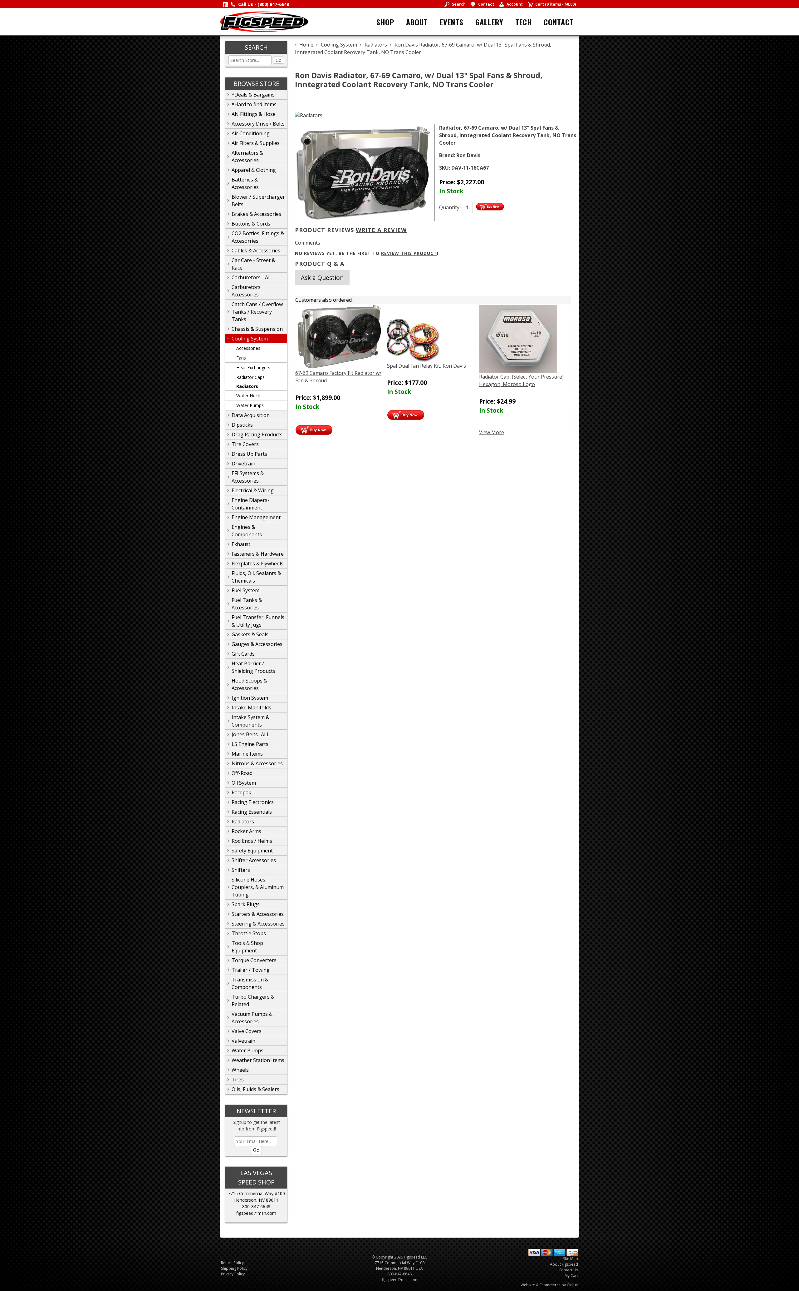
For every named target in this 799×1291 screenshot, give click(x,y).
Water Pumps (250, 405)
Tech (523, 21)
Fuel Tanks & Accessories (247, 604)
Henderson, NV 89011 (256, 1200)
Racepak (241, 792)
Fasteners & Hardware (258, 553)
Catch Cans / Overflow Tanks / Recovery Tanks (257, 312)
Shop (385, 21)
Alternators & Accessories (247, 156)
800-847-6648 (256, 1206)
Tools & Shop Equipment (247, 947)
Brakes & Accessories (256, 214)
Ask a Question (322, 277)
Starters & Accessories (258, 914)
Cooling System (250, 338)
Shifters (241, 869)
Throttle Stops (249, 933)
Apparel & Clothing (254, 169)
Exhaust (241, 544)
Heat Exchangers (253, 367)
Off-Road (242, 773)
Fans (241, 358)
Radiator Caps (250, 377)
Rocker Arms (246, 831)
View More (491, 432)
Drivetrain (243, 463)
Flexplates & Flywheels (257, 563)
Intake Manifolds (251, 707)
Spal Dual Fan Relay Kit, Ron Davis (426, 365)
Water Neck (248, 396)
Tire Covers (245, 444)
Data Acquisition (251, 415)
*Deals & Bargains (253, 94)
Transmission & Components (250, 983)
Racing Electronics (253, 802)
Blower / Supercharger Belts (258, 200)
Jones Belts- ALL (251, 734)
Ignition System (250, 697)
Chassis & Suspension (257, 328)
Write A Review (381, 230)
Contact (559, 21)
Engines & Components (247, 531)
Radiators (247, 386)
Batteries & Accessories (245, 183)
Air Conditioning (251, 133)
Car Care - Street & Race (253, 264)
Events (451, 21)
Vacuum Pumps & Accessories (252, 1017)
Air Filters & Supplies (256, 143)
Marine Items (247, 753)
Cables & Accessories (256, 250)
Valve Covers (247, 1031)
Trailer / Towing (251, 969)
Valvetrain (243, 1040)
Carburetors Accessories (246, 291)
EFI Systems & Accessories (248, 477)
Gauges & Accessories (257, 644)
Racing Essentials (252, 811)
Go (279, 60)
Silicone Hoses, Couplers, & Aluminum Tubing (258, 887)
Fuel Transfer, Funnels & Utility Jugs (258, 621)
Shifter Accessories (254, 860)
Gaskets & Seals (250, 634)
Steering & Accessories (258, 923)
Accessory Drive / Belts (258, 123)
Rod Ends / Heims (252, 840)
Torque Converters (254, 960)
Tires (238, 1079)
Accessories (248, 348)
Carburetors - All (251, 277)
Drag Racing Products (257, 434)
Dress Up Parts (249, 453)
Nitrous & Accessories (257, 763)
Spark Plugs (246, 904)
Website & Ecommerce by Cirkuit (549, 1285)
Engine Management (256, 517)
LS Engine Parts (250, 744)
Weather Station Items (258, 1060)
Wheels (240, 1069)
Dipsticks (242, 424)
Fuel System (245, 590)
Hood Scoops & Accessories (249, 684)
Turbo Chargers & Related (253, 1000)
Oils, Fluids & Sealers (255, 1089)
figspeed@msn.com (256, 1213)
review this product (409, 253)
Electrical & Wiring (253, 490)
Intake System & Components (250, 721)
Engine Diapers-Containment (250, 504)
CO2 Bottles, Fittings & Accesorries (258, 237)
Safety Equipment (252, 850)
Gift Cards (243, 653)
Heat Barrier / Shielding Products (253, 667)
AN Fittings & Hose (254, 114)
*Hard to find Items (254, 104)
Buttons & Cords (251, 223)
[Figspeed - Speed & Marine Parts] (264, 21)
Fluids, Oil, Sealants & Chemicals (256, 577)
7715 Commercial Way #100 (256, 1193)
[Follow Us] (225, 4)
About (417, 21)
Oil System (244, 782)
